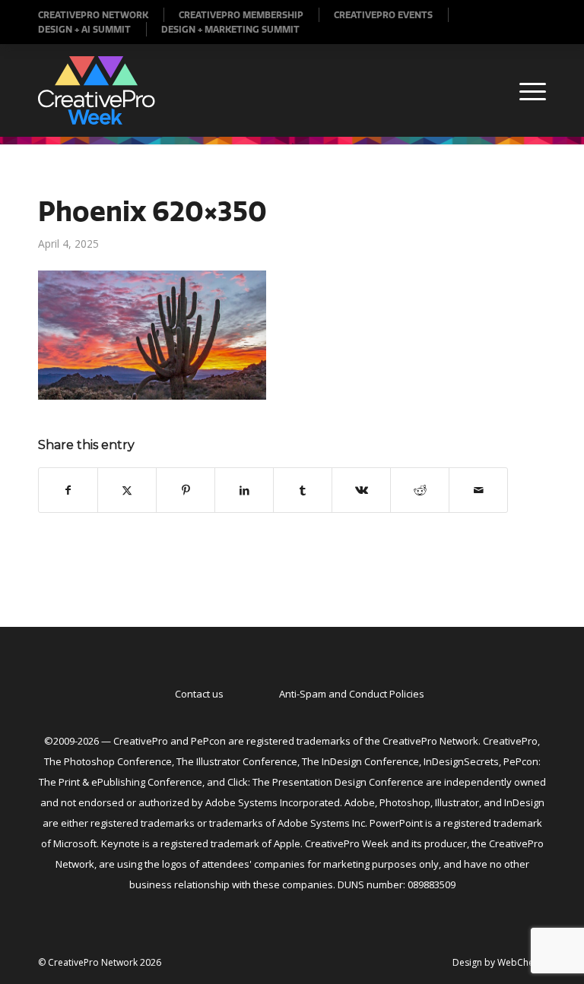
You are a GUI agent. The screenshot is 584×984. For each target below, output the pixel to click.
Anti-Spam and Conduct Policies (351, 694)
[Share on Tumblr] (303, 490)
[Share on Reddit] (420, 490)
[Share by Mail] (478, 490)
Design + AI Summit (84, 29)
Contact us (199, 694)
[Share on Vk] (361, 490)
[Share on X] (127, 490)
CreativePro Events (383, 15)
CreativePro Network (93, 15)
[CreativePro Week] (96, 90)
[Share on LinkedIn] (244, 490)
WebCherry (521, 962)
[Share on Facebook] (68, 490)
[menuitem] (101, 15)
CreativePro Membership (241, 15)
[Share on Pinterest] (185, 490)
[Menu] (525, 90)
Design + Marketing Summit (230, 29)
